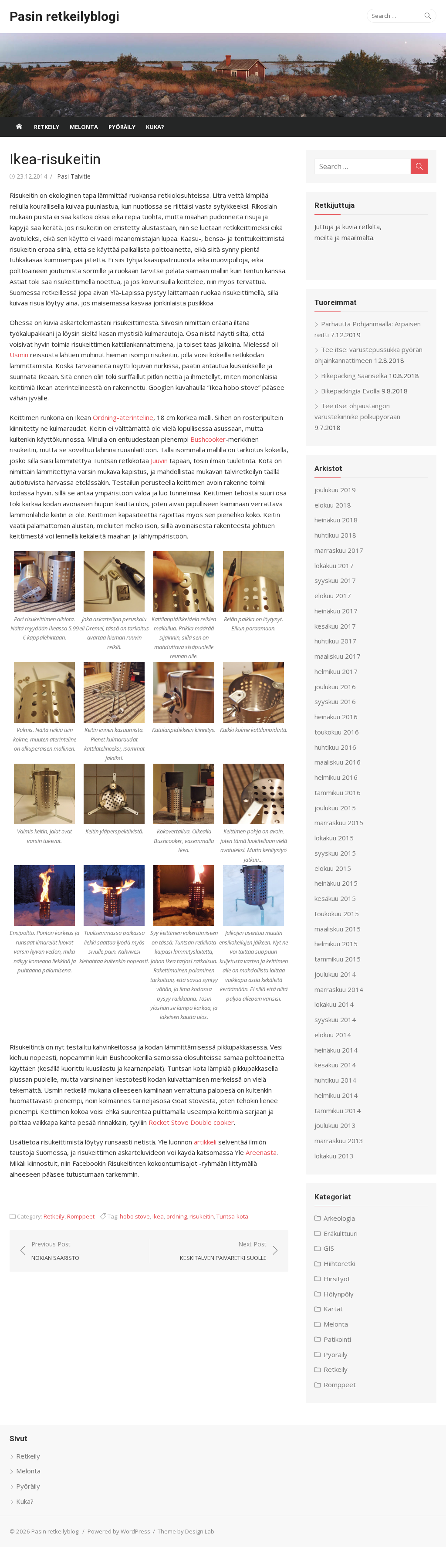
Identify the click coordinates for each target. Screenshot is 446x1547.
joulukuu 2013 (335, 1125)
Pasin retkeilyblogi (64, 16)
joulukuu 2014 (335, 974)
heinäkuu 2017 (336, 610)
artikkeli (205, 1141)
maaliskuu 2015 (337, 928)
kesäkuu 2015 (335, 898)
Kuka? (155, 127)
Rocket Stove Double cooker (191, 1122)
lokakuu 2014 (334, 1004)
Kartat (333, 1308)
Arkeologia (339, 1218)
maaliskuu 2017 (337, 656)
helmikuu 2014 (336, 1095)
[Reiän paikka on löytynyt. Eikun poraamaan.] (253, 581)
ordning (176, 1216)
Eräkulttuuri (341, 1233)
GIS (329, 1248)
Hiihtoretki (339, 1263)
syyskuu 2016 (335, 701)
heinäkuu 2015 (336, 883)
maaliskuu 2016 (337, 762)
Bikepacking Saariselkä (354, 375)
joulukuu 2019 (335, 489)
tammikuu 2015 (337, 959)
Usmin (19, 354)
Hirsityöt (337, 1278)
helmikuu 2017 (336, 671)
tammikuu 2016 (337, 792)
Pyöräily (121, 127)
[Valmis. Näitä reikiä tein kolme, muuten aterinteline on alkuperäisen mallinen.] (44, 692)
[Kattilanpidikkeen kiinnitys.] (184, 692)
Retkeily (46, 127)
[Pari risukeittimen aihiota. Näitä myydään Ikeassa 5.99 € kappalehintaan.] (44, 581)
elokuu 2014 (332, 1034)
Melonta (84, 127)
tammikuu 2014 (337, 1110)
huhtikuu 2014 (335, 1080)
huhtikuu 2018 (335, 535)
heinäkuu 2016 (336, 716)
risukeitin (201, 1216)
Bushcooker (208, 439)
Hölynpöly (339, 1294)
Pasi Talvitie (74, 176)
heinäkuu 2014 (336, 1050)
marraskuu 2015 (338, 822)
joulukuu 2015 (335, 807)
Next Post (223, 1251)
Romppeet (81, 1216)
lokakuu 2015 (334, 837)
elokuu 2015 (332, 868)
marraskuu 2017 (338, 550)
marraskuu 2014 (338, 989)
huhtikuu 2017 (335, 640)
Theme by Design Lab (186, 1531)
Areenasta (261, 1152)
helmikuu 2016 (336, 777)
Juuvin (159, 460)
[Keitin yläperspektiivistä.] (114, 794)
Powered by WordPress (119, 1531)
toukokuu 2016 (336, 732)
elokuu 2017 (332, 595)
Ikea (158, 1216)
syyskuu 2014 (335, 1019)
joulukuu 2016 (335, 686)
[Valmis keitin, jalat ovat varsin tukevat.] (44, 794)
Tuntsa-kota (232, 1216)
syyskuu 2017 (335, 580)
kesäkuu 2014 (335, 1064)
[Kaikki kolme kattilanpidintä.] (253, 692)
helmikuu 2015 (336, 943)
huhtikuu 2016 (335, 747)
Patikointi (337, 1339)
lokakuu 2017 (334, 565)
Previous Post (55, 1251)
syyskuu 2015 (335, 853)
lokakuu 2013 (334, 1155)
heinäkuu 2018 (336, 519)
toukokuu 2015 (336, 913)
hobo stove (135, 1216)
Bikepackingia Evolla (350, 390)
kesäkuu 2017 (335, 626)
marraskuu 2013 (338, 1140)
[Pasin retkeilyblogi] (223, 75)
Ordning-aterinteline (123, 417)
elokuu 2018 (332, 505)
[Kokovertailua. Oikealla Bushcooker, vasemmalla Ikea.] (184, 794)
